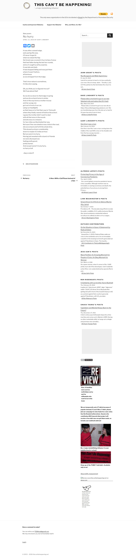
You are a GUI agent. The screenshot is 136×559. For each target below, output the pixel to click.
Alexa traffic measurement (89, 474)
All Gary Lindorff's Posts (88, 135)
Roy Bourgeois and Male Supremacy (94, 76)
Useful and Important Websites (33, 25)
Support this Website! (54, 25)
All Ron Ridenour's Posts (89, 298)
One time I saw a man (88, 124)
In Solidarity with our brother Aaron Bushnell (97, 283)
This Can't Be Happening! (63, 4)
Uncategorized (32, 164)
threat (80, 17)
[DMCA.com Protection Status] (87, 360)
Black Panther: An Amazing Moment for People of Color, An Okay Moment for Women (95, 257)
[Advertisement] (97, 54)
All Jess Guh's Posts (87, 273)
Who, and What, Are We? (73, 25)
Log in (24, 542)
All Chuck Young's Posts (89, 324)
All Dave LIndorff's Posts (89, 114)
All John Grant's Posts (88, 89)
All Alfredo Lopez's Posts (89, 192)
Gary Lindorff (43, 39)
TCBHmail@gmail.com (42, 531)
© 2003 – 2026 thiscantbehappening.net (35, 554)
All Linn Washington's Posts (90, 218)
